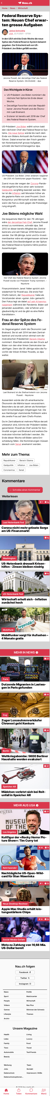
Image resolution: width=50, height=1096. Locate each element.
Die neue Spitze (16, 133)
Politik (29, 992)
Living (29, 1034)
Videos (7, 1005)
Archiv (6, 1018)
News (12, 8)
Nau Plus (30, 1005)
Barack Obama (37, 339)
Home (4, 8)
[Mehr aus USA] (25, 805)
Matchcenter (31, 996)
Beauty (7, 1057)
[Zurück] (1, 3)
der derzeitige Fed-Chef (20, 222)
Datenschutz (9, 1073)
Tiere (6, 1048)
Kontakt (30, 1069)
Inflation (16, 193)
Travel (29, 1048)
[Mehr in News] (25, 652)
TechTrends (31, 1052)
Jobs (6, 1069)
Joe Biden (21, 126)
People (7, 1001)
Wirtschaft (23, 8)
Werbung (8, 1065)
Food (28, 1043)
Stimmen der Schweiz (35, 1010)
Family (6, 1043)
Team (29, 1065)
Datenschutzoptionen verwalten (14, 1077)
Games (7, 1010)
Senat (18, 444)
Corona (34, 183)
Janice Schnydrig (17, 30)
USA (11, 33)
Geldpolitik (7, 190)
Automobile (9, 1052)
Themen (29, 1014)
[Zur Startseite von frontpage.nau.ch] (25, 3)
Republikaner (28, 295)
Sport (6, 996)
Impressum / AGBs (34, 1073)
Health (6, 1034)
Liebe (6, 1039)
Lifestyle (7, 1014)
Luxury (29, 1039)
